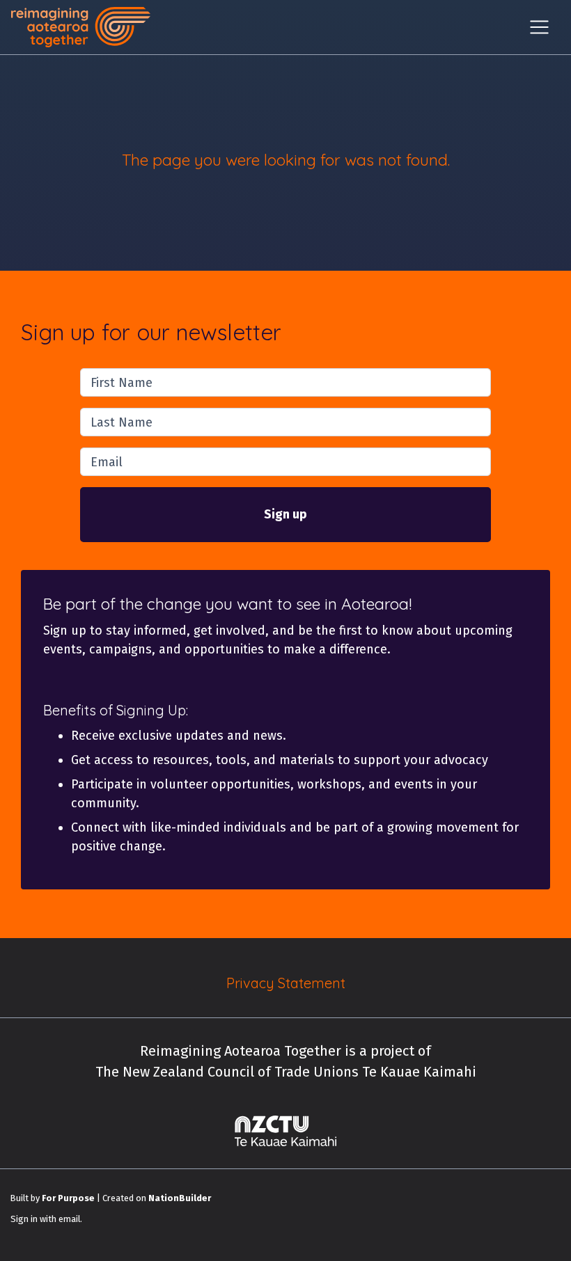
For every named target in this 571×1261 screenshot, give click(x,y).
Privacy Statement (285, 983)
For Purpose (68, 1198)
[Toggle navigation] (539, 27)
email (69, 1219)
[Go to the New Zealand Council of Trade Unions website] (285, 1131)
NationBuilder (179, 1198)
